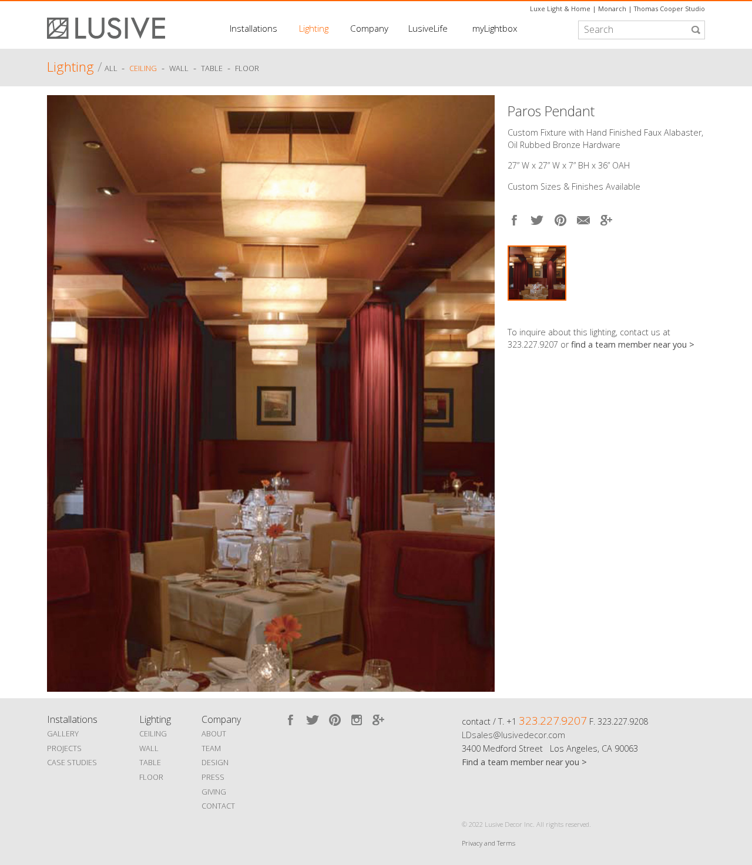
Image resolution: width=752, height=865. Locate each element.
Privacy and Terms (488, 843)
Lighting (313, 28)
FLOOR (151, 777)
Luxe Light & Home (560, 8)
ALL (112, 68)
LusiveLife (428, 28)
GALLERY (63, 733)
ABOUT (214, 733)
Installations (253, 28)
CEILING (153, 733)
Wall (179, 68)
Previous (59, 390)
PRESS (213, 777)
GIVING (214, 791)
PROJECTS (64, 748)
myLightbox (495, 28)
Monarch (612, 8)
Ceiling (143, 68)
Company (369, 28)
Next (696, 312)
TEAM (211, 748)
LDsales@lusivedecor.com (513, 735)
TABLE (150, 762)
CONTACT (218, 805)
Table (212, 68)
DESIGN (215, 762)
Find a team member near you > (524, 762)
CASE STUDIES (72, 762)
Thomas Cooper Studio (669, 8)
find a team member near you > (632, 344)
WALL (149, 748)
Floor (247, 68)
